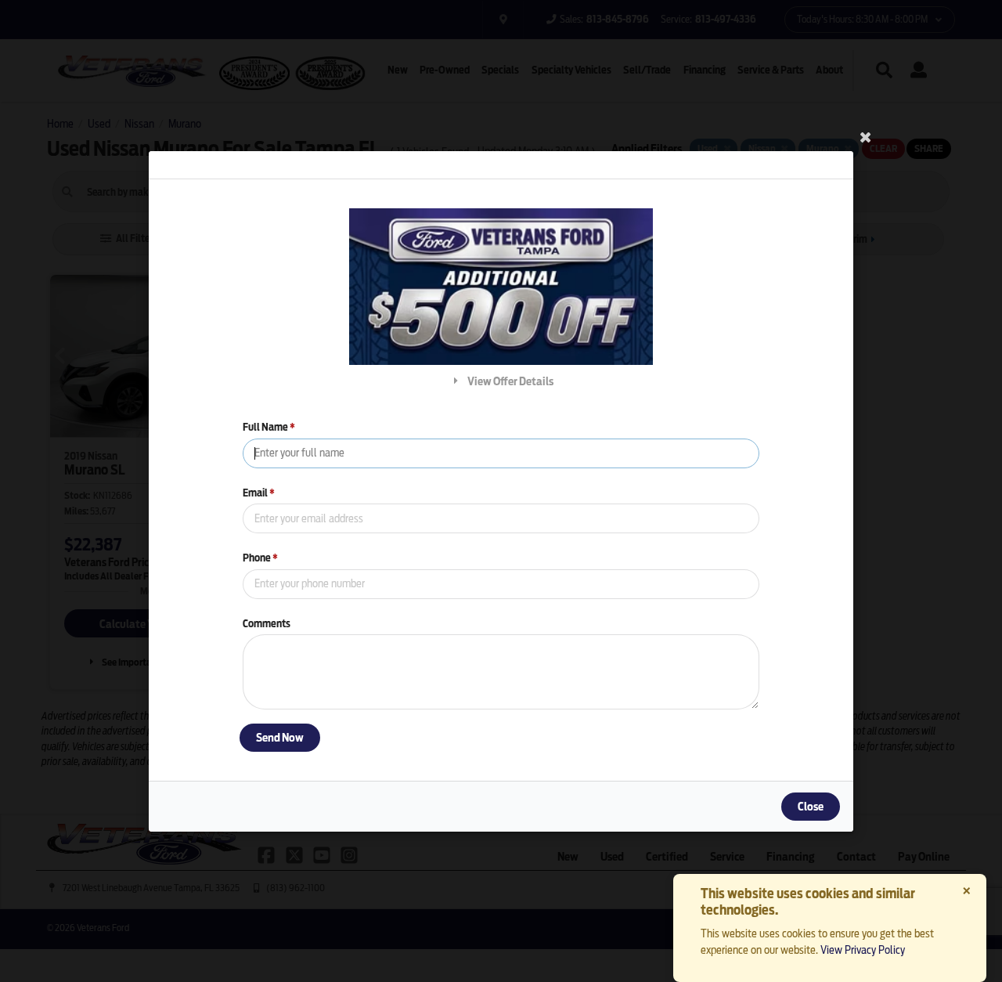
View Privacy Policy (862, 950)
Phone (260, 558)
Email (259, 492)
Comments (266, 623)
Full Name (269, 427)
